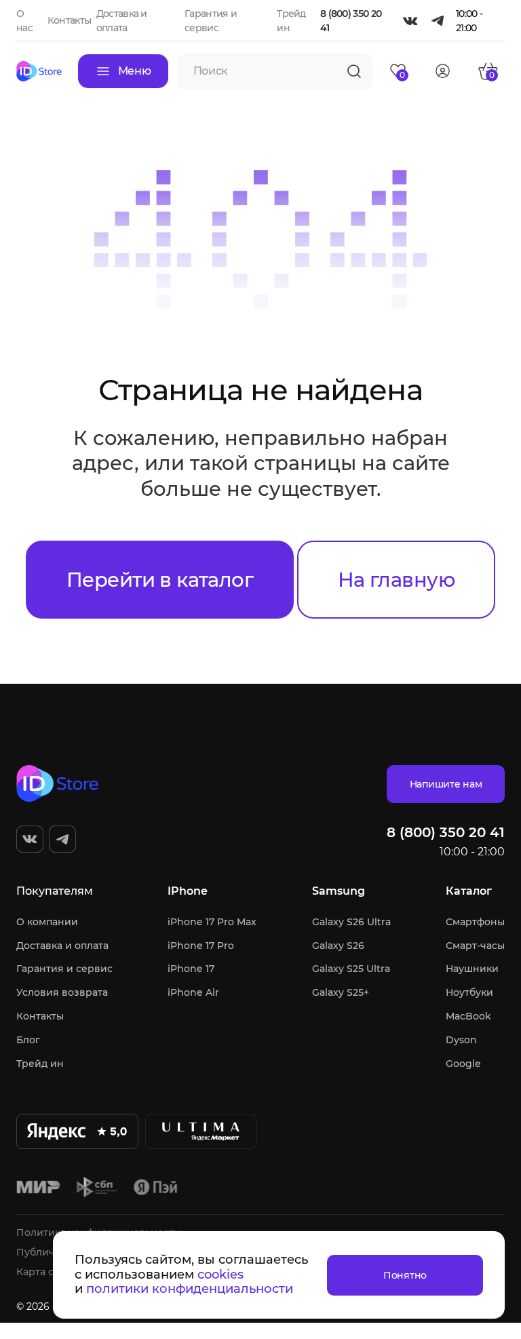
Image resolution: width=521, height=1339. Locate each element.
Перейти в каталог (159, 579)
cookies (220, 1274)
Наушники (472, 969)
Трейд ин (40, 1063)
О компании (47, 922)
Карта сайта (46, 1272)
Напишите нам (446, 784)
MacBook (468, 1016)
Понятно (405, 1275)
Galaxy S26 (338, 945)
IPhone (188, 891)
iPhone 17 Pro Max (212, 922)
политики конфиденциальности (189, 1288)
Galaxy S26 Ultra (351, 922)
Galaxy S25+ (340, 992)
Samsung (338, 891)
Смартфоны (475, 922)
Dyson (461, 1040)
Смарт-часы (475, 945)
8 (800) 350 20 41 (350, 20)
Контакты (69, 20)
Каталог (469, 891)
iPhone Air (193, 992)
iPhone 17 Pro (201, 945)
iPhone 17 (191, 969)
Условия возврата (62, 992)
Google (463, 1063)
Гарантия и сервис (64, 969)
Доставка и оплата (62, 945)
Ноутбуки (469, 992)
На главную (396, 579)
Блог (28, 1040)
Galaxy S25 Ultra (351, 969)
